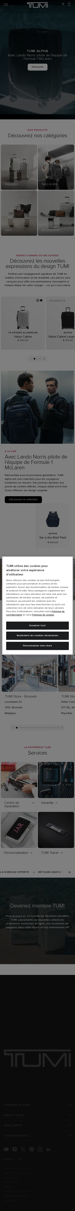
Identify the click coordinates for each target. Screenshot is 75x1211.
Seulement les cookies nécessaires (37, 636)
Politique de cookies (43, 615)
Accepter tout (37, 625)
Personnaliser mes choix (37, 646)
